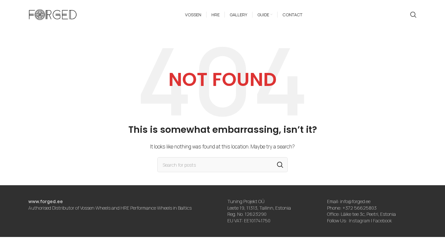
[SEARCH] (280, 164)
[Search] (413, 14)
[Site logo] (52, 14)
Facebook (382, 220)
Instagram (359, 220)
